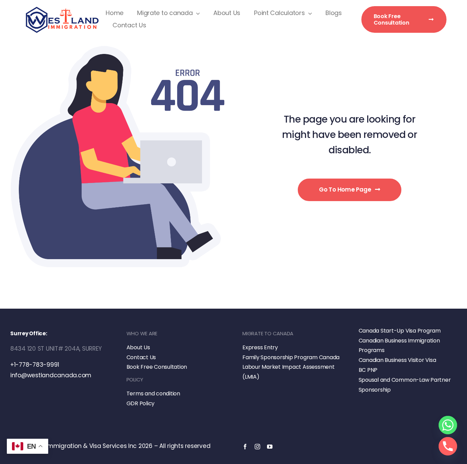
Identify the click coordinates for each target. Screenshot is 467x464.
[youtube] (269, 446)
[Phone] (448, 446)
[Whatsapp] (448, 425)
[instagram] (257, 446)
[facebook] (245, 446)
